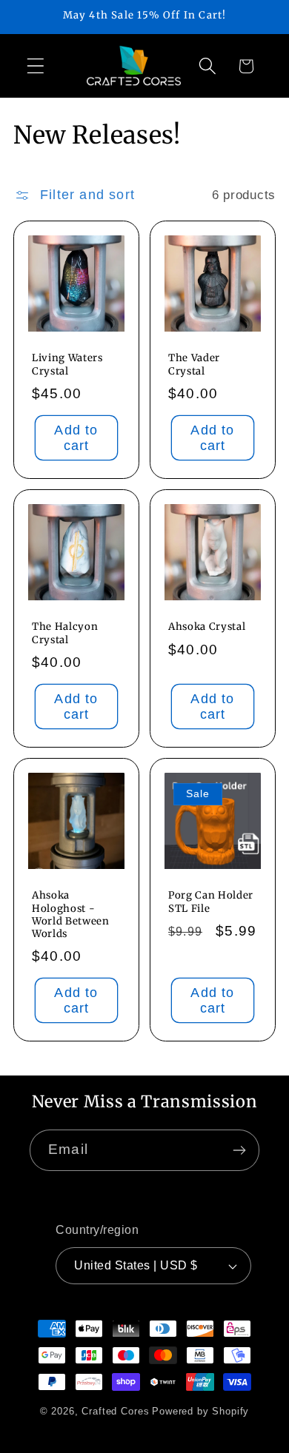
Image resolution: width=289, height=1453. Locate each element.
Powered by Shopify (200, 1411)
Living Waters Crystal (67, 364)
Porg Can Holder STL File (210, 902)
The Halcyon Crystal (65, 633)
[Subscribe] (239, 1150)
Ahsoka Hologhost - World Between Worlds (71, 915)
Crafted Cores (115, 1411)
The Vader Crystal (194, 364)
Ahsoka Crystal (206, 627)
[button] (36, 66)
